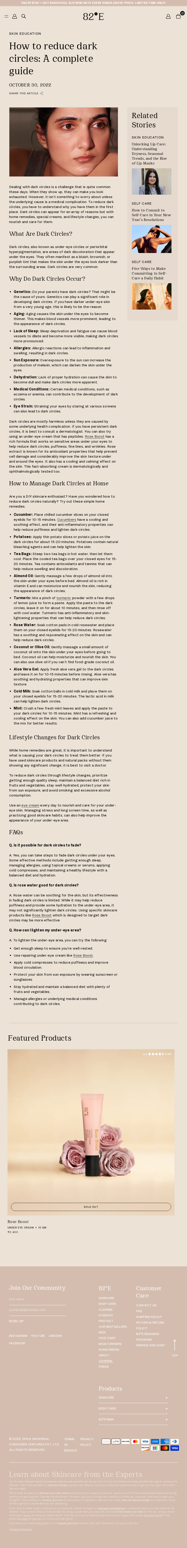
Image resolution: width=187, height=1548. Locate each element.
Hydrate (106, 1315)
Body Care (107, 1304)
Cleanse (105, 1310)
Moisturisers (110, 1344)
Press (104, 1367)
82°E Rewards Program (147, 1337)
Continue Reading (20, 1529)
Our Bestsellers (113, 1327)
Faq (139, 1311)
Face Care (107, 1338)
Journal (106, 1361)
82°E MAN (106, 1419)
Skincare (106, 1298)
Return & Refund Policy (150, 1325)
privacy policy (87, 1442)
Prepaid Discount (150, 1345)
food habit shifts (153, 1515)
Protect (106, 1321)
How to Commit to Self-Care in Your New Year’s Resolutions (151, 215)
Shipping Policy (149, 1317)
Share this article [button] (24, 93)
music (26, 1515)
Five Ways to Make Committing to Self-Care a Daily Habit (149, 273)
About (104, 1355)
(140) (157, 1053)
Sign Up (16, 1321)
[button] (178, 16)
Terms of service (70, 1444)
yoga (25, 1518)
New (102, 1332)
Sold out (91, 1206)
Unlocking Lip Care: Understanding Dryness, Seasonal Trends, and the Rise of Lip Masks (149, 154)
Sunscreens (109, 1350)
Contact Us (146, 1305)
